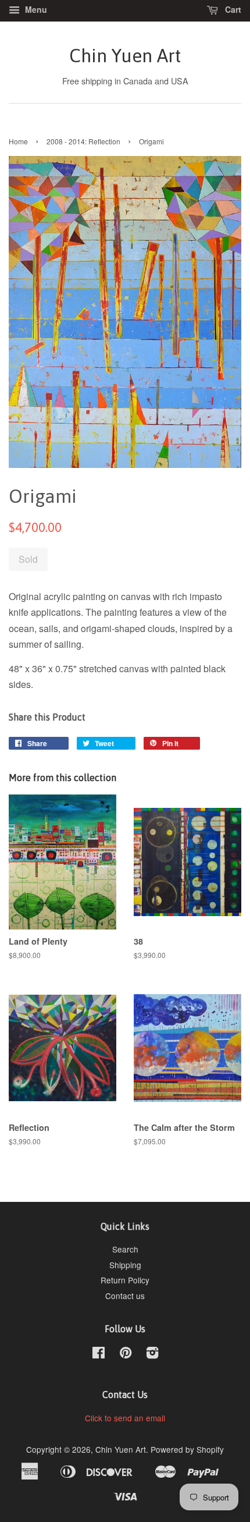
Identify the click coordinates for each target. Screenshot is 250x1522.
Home (18, 141)
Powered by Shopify (187, 1449)
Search (125, 1249)
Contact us (125, 1295)
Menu (35, 9)
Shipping (125, 1265)
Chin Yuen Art (125, 55)
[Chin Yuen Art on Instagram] (152, 1354)
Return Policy (125, 1280)
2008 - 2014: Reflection (83, 141)
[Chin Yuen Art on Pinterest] (125, 1354)
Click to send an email (125, 1418)
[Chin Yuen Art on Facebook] (98, 1354)
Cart (232, 9)
